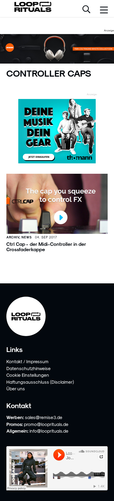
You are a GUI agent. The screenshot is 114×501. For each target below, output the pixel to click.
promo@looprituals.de (46, 424)
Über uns (15, 388)
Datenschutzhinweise (28, 368)
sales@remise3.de (43, 417)
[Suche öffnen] (86, 10)
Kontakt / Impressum (27, 361)
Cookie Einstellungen (27, 375)
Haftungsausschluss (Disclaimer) (40, 381)
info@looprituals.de (48, 430)
